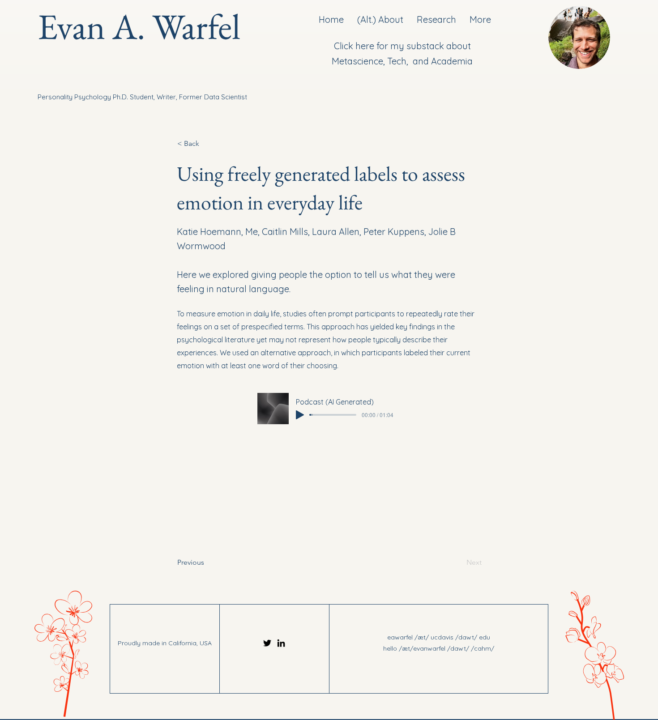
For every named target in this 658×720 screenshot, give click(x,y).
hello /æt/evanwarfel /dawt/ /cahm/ (438, 648)
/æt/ (421, 637)
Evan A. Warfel (139, 26)
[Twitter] (267, 643)
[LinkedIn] (281, 643)
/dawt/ (467, 637)
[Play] (300, 414)
